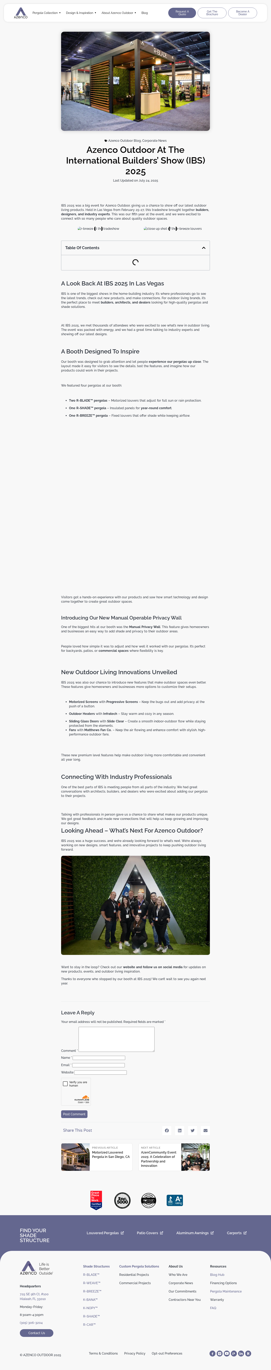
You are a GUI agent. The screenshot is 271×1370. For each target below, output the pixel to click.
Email (66, 1065)
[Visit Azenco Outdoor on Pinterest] (234, 1354)
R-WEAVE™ (91, 1283)
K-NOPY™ (90, 1308)
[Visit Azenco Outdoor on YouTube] (227, 1354)
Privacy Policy (134, 1353)
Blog (144, 13)
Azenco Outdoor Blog (124, 141)
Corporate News (154, 141)
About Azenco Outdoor (117, 13)
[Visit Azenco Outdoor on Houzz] (248, 1354)
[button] (204, 248)
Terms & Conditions (103, 1353)
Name (66, 1058)
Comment (69, 1051)
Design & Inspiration (79, 13)
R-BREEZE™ (92, 1291)
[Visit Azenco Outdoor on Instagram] (220, 1354)
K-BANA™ (90, 1300)
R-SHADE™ (91, 1316)
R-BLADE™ (91, 1275)
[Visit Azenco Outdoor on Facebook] (212, 1354)
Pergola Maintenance (226, 1291)
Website (67, 1072)
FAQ (213, 1308)
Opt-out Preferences (167, 1353)
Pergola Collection (45, 13)
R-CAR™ (89, 1325)
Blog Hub (217, 1275)
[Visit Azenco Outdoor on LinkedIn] (241, 1354)
